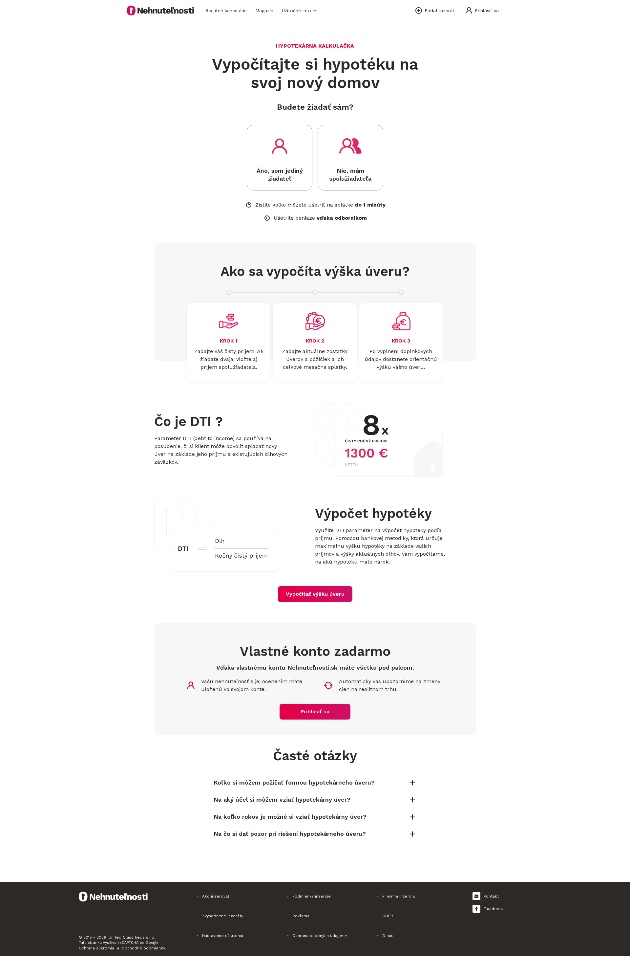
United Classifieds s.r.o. (132, 937)
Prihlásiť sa (315, 711)
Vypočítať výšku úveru (315, 594)
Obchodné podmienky (143, 948)
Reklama (300, 916)
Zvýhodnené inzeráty (222, 916)
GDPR (387, 916)
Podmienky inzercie (311, 896)
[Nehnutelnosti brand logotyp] (160, 10)
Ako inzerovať (215, 896)
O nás (387, 935)
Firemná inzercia (398, 896)
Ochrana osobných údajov (319, 935)
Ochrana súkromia (96, 948)
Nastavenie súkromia (222, 935)
